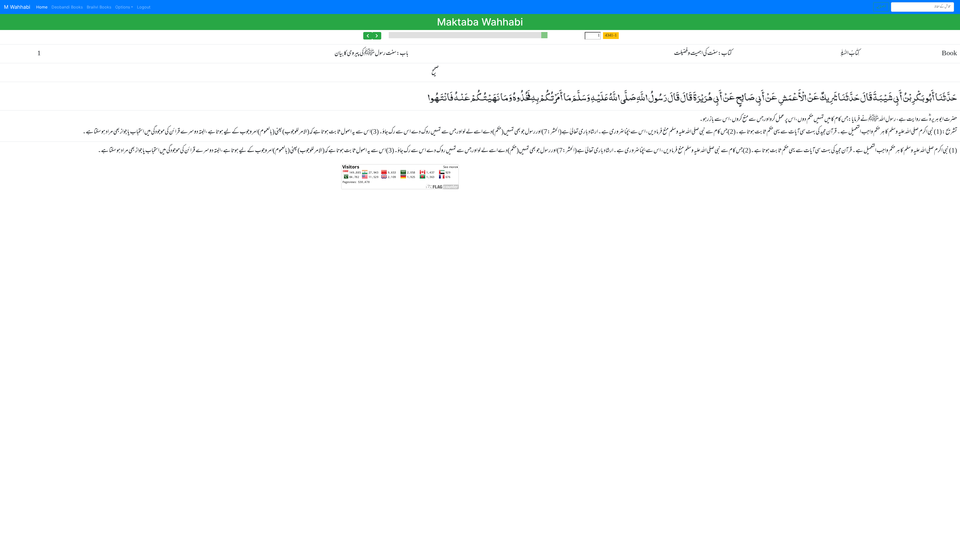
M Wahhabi (17, 7)
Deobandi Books (67, 7)
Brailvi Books (99, 7)
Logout (143, 7)
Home (43, 7)
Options (122, 7)
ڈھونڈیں (881, 7)
